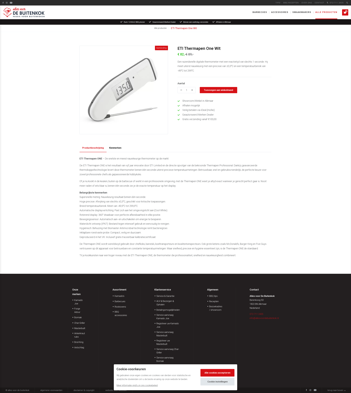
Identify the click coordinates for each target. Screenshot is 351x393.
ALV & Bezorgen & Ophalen (165, 303)
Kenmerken (115, 148)
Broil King (78, 342)
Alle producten (326, 12)
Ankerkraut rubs (79, 335)
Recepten (214, 301)
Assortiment (119, 289)
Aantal (181, 83)
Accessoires (279, 12)
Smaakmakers (301, 12)
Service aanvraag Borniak (164, 359)
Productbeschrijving (93, 148)
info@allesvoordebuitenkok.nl (264, 318)
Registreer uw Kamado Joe (167, 325)
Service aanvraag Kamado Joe (164, 317)
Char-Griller (79, 323)
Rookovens (120, 306)
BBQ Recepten (291, 3)
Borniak (78, 317)
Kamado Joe (78, 302)
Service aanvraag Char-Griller (167, 351)
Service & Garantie (165, 296)
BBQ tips (213, 296)
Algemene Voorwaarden (51, 390)
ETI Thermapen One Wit (184, 28)
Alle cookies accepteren (217, 372)
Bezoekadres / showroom (215, 308)
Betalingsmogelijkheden (168, 310)
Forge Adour (77, 310)
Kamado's (119, 296)
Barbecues (260, 12)
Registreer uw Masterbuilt (163, 342)
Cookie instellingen (217, 381)
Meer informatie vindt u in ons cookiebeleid (137, 385)
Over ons (307, 3)
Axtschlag (79, 347)
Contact (319, 3)
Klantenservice (162, 289)
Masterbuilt (79, 328)
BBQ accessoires (121, 314)
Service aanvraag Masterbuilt (164, 334)
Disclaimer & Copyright (83, 390)
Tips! (278, 3)
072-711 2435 (336, 3)
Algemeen (212, 289)
